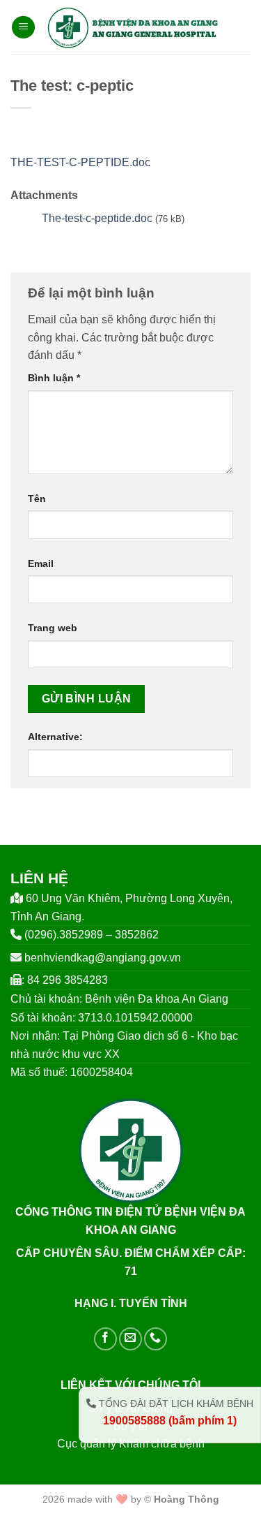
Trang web (52, 627)
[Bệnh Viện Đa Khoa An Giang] (132, 27)
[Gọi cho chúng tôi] (155, 1338)
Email (41, 563)
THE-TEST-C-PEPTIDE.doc (80, 162)
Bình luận (54, 377)
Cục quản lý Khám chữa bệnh (131, 1444)
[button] (23, 27)
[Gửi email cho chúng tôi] (130, 1338)
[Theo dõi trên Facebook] (105, 1338)
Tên (37, 498)
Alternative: (55, 736)
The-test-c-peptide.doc (97, 218)
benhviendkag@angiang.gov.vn (102, 958)
